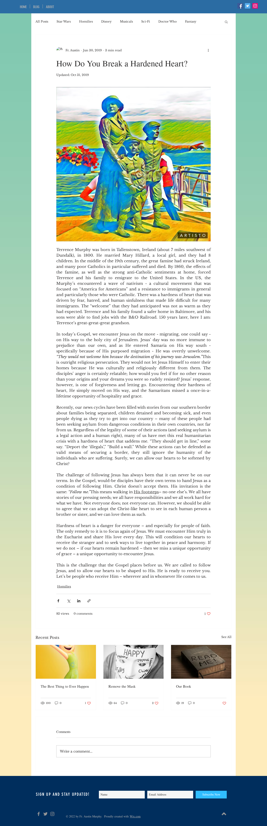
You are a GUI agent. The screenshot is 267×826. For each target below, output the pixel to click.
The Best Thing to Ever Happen (65, 686)
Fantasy (190, 21)
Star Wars (64, 21)
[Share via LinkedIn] (79, 601)
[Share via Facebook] (58, 601)
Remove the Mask (122, 686)
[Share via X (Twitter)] (69, 601)
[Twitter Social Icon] (247, 6)
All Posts (41, 21)
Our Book (183, 686)
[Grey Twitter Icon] (45, 814)
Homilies (86, 21)
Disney (106, 21)
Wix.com (135, 816)
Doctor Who (167, 21)
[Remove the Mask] (133, 662)
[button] (226, 21)
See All (226, 637)
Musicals (126, 21)
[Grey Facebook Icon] (38, 814)
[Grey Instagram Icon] (52, 814)
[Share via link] (89, 601)
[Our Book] (201, 662)
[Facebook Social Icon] (240, 6)
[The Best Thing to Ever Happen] (66, 662)
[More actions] (208, 50)
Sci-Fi (145, 21)
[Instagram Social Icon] (255, 6)
